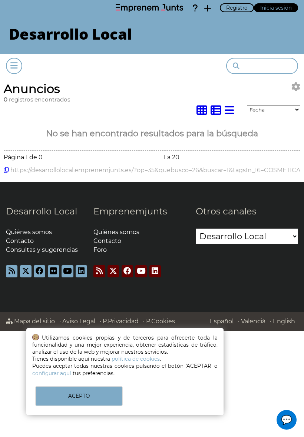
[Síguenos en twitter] (26, 271)
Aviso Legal (78, 321)
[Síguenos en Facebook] (39, 271)
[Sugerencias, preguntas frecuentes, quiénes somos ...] (195, 8)
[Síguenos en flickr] (53, 271)
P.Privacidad (121, 321)
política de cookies (136, 359)
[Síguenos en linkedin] (81, 271)
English (284, 321)
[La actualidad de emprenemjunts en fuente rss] (99, 271)
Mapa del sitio (34, 321)
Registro (237, 8)
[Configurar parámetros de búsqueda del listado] (295, 86)
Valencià (253, 321)
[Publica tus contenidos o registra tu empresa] (207, 8)
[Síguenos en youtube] (67, 271)
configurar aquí (51, 373)
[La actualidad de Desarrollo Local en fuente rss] (11, 271)
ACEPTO (79, 396)
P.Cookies (160, 321)
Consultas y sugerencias (42, 249)
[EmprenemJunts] (149, 8)
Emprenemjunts (130, 211)
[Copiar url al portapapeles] (6, 170)
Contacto (20, 240)
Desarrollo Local (41, 211)
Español (222, 321)
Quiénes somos (29, 232)
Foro (100, 249)
